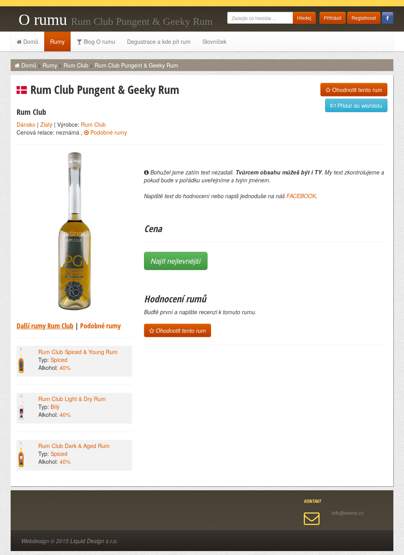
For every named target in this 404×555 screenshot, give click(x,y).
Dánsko (26, 124)
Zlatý (46, 124)
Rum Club (76, 65)
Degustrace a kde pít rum (159, 41)
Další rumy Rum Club (45, 325)
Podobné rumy (108, 132)
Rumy (57, 41)
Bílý (55, 407)
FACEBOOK (301, 196)
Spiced (58, 360)
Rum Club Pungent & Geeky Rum (136, 65)
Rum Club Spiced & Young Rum (78, 352)
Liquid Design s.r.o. (94, 541)
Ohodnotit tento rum (356, 90)
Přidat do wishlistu (359, 105)
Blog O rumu (98, 41)
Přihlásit (332, 17)
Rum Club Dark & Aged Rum (74, 446)
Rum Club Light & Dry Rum (72, 399)
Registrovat (364, 17)
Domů (30, 41)
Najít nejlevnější (176, 261)
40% (65, 367)
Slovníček (214, 41)
